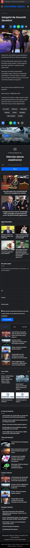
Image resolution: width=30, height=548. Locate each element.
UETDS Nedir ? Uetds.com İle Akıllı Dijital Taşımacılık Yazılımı (14, 139)
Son (15, 327)
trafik (20, 116)
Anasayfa (5, 13)
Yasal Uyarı (19, 546)
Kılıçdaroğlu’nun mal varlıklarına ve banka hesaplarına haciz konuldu (19, 356)
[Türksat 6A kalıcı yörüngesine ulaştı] (5, 444)
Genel (6, 135)
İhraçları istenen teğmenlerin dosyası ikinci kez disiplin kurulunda (19, 341)
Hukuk (8, 112)
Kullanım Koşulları (12, 546)
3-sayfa (6, 109)
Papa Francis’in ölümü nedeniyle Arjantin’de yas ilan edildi (22, 236)
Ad (2, 290)
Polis (15, 112)
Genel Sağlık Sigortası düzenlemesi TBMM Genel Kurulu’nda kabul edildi (19, 363)
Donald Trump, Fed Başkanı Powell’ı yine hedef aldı (7, 236)
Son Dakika (11, 116)
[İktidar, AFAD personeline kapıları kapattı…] (6, 349)
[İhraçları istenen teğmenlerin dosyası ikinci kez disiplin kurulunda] (6, 342)
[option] (15, 136)
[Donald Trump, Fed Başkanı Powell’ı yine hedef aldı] (7, 229)
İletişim (9, 544)
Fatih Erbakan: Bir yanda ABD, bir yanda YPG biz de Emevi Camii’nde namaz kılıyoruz (19, 334)
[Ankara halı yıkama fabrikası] (7, 395)
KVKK (27, 544)
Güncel (15, 109)
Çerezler (23, 544)
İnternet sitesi (4, 304)
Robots (17, 535)
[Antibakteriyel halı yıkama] (22, 395)
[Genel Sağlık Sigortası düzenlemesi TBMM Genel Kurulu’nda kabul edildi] (6, 363)
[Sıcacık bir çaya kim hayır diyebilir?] (7, 245)
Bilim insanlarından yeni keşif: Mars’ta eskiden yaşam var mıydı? (19, 450)
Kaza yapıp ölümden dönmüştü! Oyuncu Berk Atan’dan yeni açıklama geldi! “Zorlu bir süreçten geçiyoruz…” (22, 253)
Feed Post (16, 537)
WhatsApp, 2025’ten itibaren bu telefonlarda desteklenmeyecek (19, 465)
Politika (22, 112)
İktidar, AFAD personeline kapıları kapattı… (19, 348)
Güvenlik (24, 109)
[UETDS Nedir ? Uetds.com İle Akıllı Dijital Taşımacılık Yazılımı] (22, 379)
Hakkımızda (4, 544)
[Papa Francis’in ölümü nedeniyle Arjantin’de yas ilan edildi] (22, 229)
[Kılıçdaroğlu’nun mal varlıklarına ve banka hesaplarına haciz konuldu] (6, 357)
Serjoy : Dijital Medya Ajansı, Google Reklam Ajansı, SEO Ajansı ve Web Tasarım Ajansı (7, 379)
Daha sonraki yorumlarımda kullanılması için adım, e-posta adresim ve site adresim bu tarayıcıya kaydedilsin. (15, 313)
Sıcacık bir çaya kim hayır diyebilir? (7, 252)
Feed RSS (22, 535)
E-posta (3, 297)
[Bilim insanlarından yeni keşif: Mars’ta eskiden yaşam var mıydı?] (5, 451)
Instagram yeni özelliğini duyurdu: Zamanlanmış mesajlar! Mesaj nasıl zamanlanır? (18, 458)
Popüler (5, 327)
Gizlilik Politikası (16, 544)
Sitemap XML (5, 535)
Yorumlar (24, 327)
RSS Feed (12, 535)
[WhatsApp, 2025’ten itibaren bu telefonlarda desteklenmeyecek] (5, 466)
